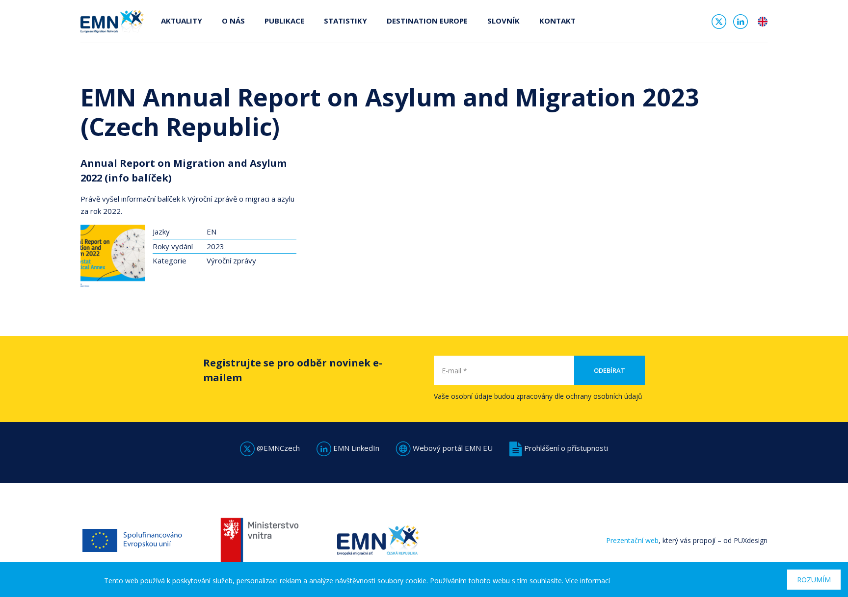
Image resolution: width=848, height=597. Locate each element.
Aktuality (181, 21)
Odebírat (609, 370)
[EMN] (112, 20)
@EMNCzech (277, 448)
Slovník (503, 21)
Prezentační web (632, 540)
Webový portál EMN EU (452, 448)
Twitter (719, 21)
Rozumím (814, 579)
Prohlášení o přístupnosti (565, 448)
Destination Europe (427, 21)
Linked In (740, 21)
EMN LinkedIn (355, 448)
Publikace (284, 21)
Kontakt (557, 21)
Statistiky (345, 21)
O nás (233, 21)
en (763, 21)
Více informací (587, 580)
